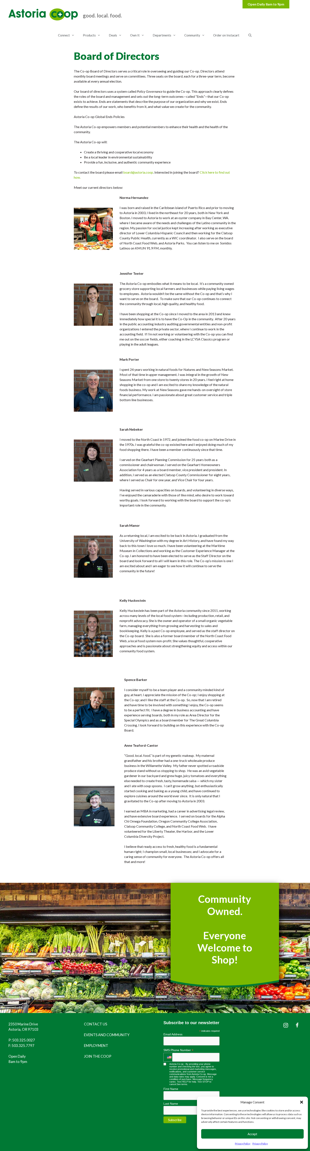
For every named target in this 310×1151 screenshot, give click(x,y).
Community (192, 35)
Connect (64, 35)
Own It (135, 35)
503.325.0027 (23, 1040)
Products (89, 35)
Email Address (172, 1034)
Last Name (170, 1103)
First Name (170, 1089)
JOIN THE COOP (97, 1056)
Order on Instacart (226, 35)
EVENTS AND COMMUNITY (106, 1035)
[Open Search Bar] (250, 35)
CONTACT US (95, 1024)
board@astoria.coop (138, 172)
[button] (301, 1102)
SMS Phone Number (178, 1050)
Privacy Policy (242, 1143)
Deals (113, 35)
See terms (182, 1084)
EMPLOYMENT (96, 1045)
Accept (252, 1134)
